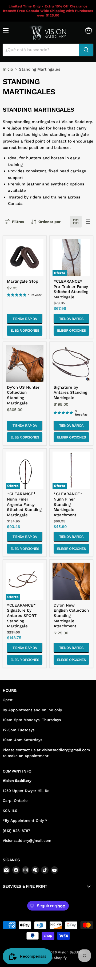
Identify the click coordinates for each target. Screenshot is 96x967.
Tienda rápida (25, 319)
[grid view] (76, 221)
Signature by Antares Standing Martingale (70, 392)
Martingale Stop (22, 281)
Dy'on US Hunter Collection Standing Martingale (23, 395)
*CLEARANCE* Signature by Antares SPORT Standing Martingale (22, 616)
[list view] (87, 221)
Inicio (8, 69)
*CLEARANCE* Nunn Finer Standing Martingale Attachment (68, 504)
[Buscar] (86, 50)
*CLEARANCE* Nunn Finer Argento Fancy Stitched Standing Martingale (24, 504)
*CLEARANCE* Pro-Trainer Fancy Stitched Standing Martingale (71, 289)
